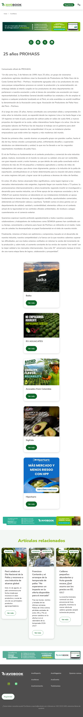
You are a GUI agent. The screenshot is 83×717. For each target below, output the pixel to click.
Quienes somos (75, 673)
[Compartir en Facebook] (38, 42)
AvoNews (13, 13)
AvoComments (37, 686)
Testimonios (55, 686)
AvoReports (36, 673)
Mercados (74, 551)
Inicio (5, 13)
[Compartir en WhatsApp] (31, 42)
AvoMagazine (56, 673)
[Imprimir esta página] (51, 42)
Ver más (31, 303)
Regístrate (69, 5)
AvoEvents (55, 679)
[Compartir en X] (45, 42)
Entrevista (47, 551)
